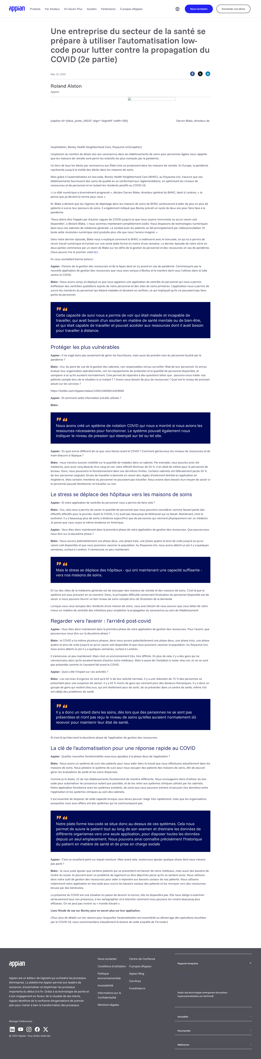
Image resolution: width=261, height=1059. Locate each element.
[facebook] (192, 73)
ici (95, 252)
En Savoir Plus (73, 9)
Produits (35, 9)
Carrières (135, 981)
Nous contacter (107, 959)
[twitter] (200, 73)
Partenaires (108, 9)
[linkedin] (207, 73)
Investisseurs (137, 988)
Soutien (92, 9)
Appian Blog (136, 973)
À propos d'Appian (131, 9)
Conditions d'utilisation (112, 966)
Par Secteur (52, 9)
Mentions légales (108, 1004)
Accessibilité (105, 985)
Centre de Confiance (142, 959)
